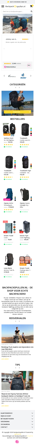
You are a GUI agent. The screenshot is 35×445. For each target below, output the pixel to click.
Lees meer (5, 359)
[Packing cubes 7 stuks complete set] (25, 259)
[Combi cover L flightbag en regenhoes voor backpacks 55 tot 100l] (9, 162)
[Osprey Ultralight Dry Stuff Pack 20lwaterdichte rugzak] (25, 194)
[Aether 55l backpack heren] (9, 194)
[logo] (20, 6)
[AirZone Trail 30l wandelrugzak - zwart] (9, 259)
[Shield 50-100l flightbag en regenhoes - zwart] (9, 129)
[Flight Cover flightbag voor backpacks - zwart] (25, 227)
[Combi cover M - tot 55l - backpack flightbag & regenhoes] (25, 129)
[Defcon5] (12, 75)
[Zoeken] (31, 11)
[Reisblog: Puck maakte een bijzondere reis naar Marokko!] (17, 333)
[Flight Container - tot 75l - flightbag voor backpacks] (25, 162)
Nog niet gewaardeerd (24, 209)
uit (30, 436)
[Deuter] (23, 75)
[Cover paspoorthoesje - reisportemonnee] (9, 227)
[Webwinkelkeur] (17, 441)
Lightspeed (17, 434)
